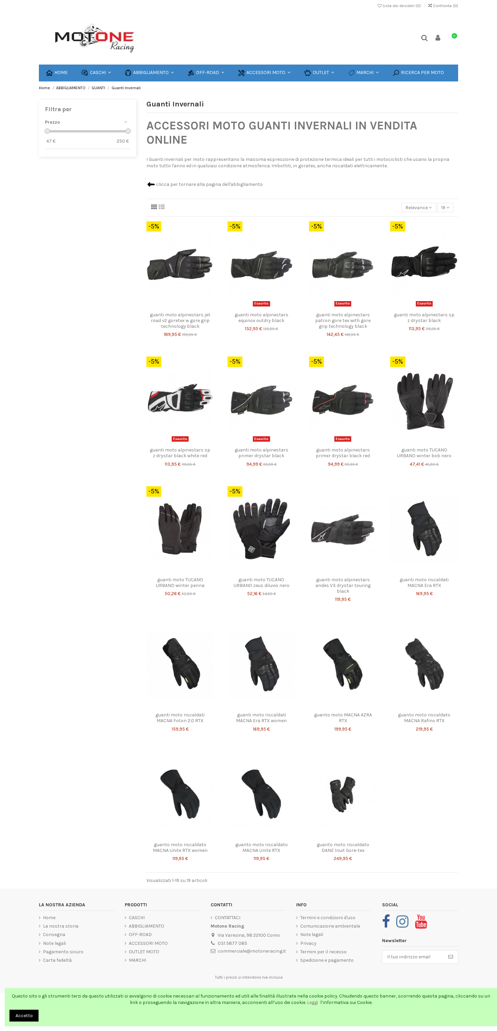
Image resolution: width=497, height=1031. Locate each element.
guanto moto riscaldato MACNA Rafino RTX (424, 717)
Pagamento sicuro (63, 952)
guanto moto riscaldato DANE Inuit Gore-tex (343, 847)
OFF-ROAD (140, 934)
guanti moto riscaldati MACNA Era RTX (424, 582)
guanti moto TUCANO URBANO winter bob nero (424, 453)
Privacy (308, 943)
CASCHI (137, 917)
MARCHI (137, 960)
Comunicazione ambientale (330, 926)
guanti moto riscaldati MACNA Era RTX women (261, 717)
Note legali (54, 943)
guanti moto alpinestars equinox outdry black (261, 317)
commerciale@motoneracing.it (252, 951)
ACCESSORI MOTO (148, 943)
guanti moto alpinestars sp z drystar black (424, 317)
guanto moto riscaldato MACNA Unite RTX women (180, 847)
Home (49, 917)
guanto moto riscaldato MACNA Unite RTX (261, 847)
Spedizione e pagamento (327, 960)
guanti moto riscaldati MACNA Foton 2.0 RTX (180, 717)
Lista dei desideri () (402, 5)
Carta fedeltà (57, 960)
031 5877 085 (232, 943)
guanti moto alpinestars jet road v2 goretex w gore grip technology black (180, 320)
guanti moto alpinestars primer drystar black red (343, 453)
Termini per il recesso (323, 952)
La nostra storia (60, 926)
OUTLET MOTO (144, 952)
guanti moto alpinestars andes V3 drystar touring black (343, 585)
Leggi (313, 1002)
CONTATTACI (227, 917)
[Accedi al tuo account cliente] (438, 38)
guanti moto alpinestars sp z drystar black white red (180, 453)
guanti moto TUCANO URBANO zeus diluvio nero (261, 582)
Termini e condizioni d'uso (327, 917)
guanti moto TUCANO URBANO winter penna (180, 582)
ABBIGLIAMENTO (146, 926)
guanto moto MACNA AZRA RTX (343, 717)
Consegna (54, 934)
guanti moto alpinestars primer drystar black (261, 453)
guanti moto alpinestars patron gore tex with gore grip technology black (343, 320)
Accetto (24, 1015)
